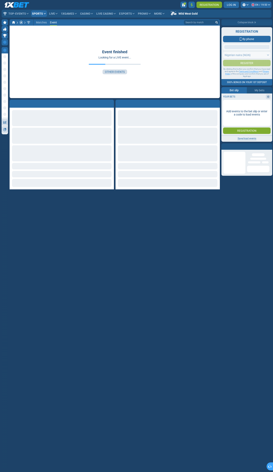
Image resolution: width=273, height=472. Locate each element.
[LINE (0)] (13, 22)
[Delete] (215, 102)
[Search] (216, 22)
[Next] (127, 102)
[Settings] (245, 5)
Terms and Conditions (249, 79)
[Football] (21, 22)
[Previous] (118, 102)
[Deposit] (191, 5)
